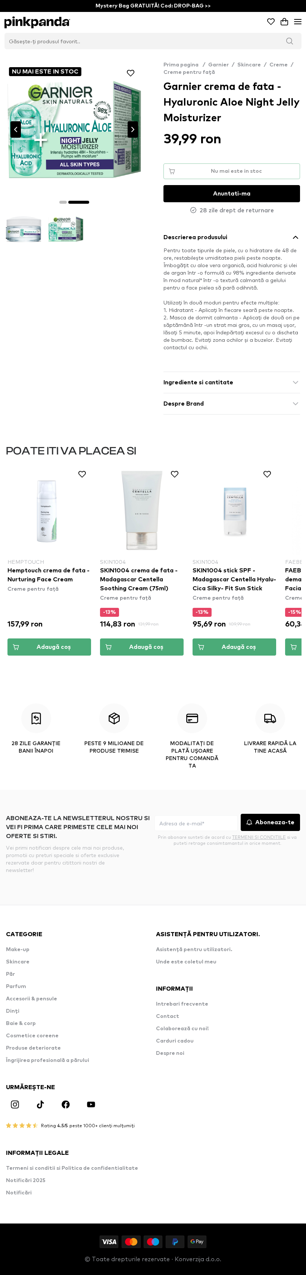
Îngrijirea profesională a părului (47, 1060)
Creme (278, 65)
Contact (167, 1016)
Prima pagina (184, 65)
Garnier (218, 65)
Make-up (17, 949)
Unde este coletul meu (186, 962)
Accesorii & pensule (31, 998)
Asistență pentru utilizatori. (194, 949)
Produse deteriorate (33, 1048)
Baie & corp (21, 1023)
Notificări (19, 1193)
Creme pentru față (189, 72)
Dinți (12, 1011)
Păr (10, 974)
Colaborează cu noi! (182, 1028)
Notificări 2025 (26, 1180)
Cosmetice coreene (32, 1035)
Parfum (16, 986)
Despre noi (170, 1053)
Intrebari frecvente (182, 1004)
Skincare (249, 65)
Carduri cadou (175, 1041)
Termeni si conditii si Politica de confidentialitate (72, 1168)
